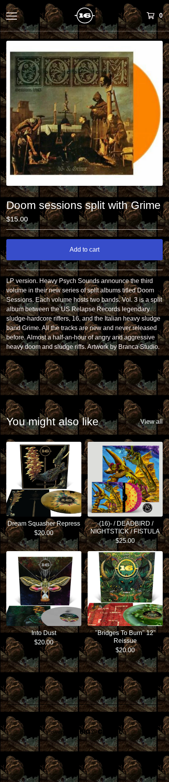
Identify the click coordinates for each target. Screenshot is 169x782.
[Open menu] (11, 15)
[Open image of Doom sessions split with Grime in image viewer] (84, 113)
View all (151, 421)
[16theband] (85, 15)
